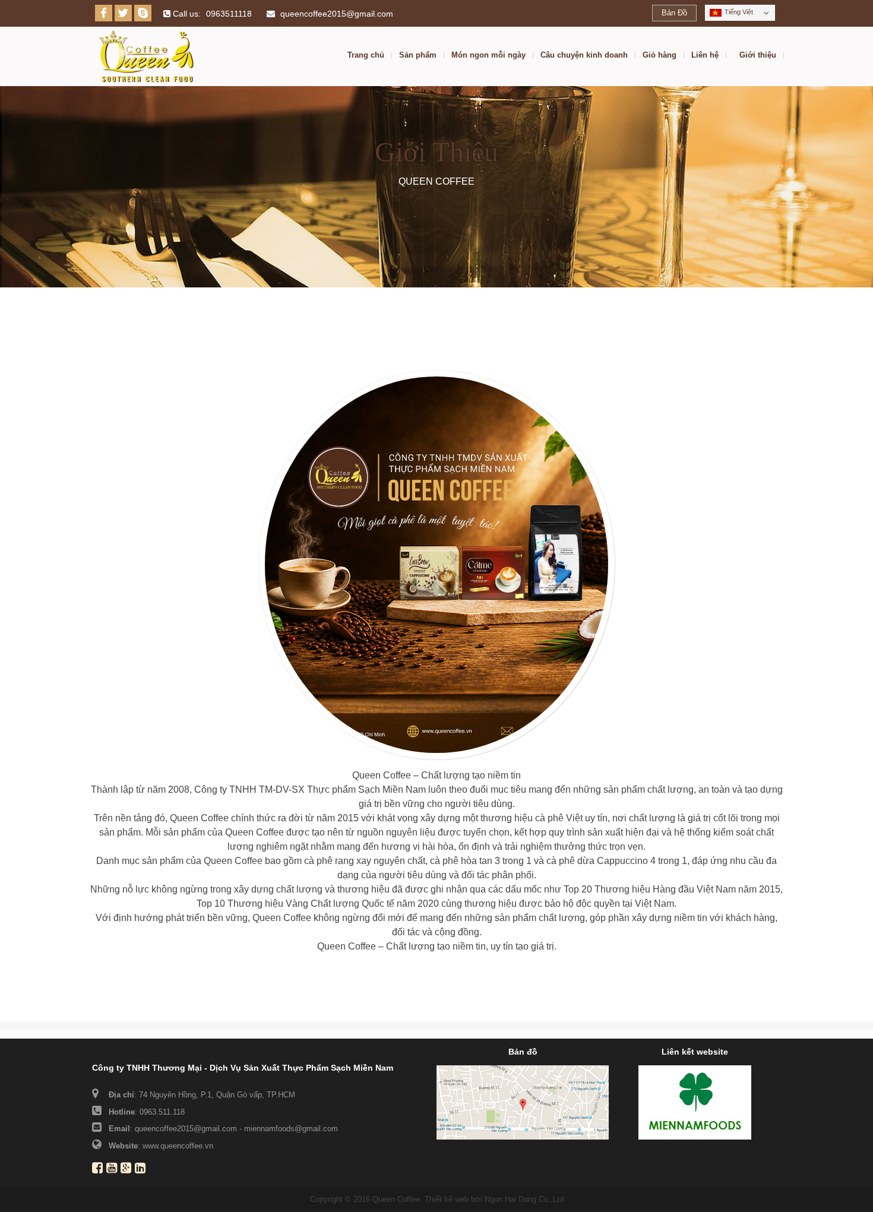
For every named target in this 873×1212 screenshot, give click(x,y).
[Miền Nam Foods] (694, 1101)
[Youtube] (113, 1169)
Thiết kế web (447, 1199)
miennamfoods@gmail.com (291, 1128)
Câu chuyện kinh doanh (584, 55)
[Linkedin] (142, 1169)
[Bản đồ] (522, 1101)
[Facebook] (103, 13)
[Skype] (142, 13)
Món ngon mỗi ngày (488, 55)
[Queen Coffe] (146, 56)
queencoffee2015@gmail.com (336, 13)
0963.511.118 (162, 1111)
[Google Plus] (128, 1169)
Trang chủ (365, 55)
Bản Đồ (674, 12)
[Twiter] (123, 13)
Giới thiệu (757, 55)
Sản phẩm (417, 55)
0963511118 (229, 13)
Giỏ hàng (659, 55)
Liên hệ (705, 55)
